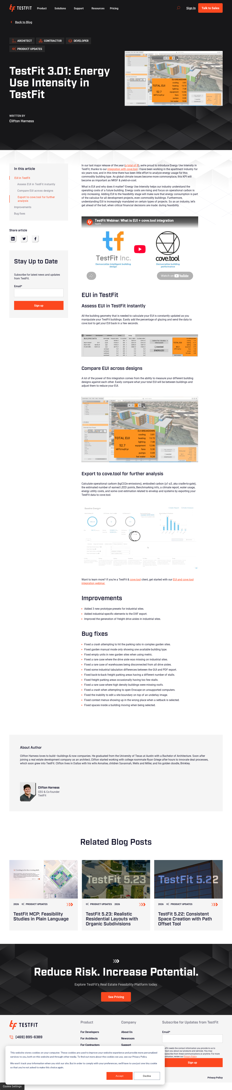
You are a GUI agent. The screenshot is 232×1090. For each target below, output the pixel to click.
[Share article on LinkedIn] (12, 238)
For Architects (89, 1038)
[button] (42, 8)
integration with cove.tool (122, 169)
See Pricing (116, 997)
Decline (147, 1075)
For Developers (90, 1032)
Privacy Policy (190, 1056)
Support (126, 1045)
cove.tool (135, 579)
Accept (119, 1075)
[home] (20, 8)
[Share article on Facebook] (35, 238)
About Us (126, 1032)
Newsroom (128, 1038)
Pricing (114, 8)
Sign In (191, 8)
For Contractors (90, 1045)
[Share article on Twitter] (24, 238)
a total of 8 (131, 165)
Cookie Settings (12, 1086)
